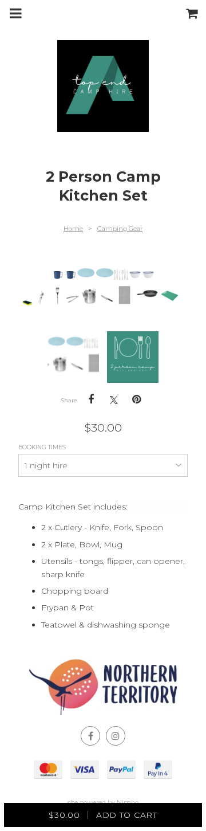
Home (73, 229)
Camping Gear (119, 229)
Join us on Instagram (115, 736)
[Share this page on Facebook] (91, 399)
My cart (194, 13)
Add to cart (103, 815)
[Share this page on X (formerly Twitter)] (113, 400)
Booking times (43, 447)
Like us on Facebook (90, 736)
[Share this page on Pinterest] (136, 399)
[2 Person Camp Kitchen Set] (73, 357)
